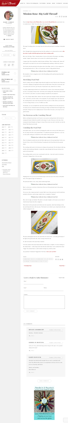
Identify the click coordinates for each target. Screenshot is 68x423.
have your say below (51, 251)
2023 (10, 129)
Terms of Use (5, 172)
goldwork (26, 261)
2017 (10, 137)
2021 (10, 132)
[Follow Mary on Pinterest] (12, 65)
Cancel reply (61, 277)
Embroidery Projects (29, 258)
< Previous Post (27, 265)
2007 (10, 150)
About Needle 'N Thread (6, 162)
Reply (32, 335)
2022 (3, 132)
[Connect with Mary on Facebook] (5, 65)
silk (46, 261)
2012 (3, 145)
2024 (3, 129)
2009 (10, 147)
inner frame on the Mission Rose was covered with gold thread (41, 22)
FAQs (3, 166)
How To (22, 3)
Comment (25, 294)
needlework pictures (37, 261)
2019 (10, 134)
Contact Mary (10, 39)
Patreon (59, 3)
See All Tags (8, 118)
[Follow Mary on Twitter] (9, 65)
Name (25, 281)
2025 (9, 126)
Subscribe (6, 55)
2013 (10, 142)
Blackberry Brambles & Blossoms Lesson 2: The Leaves (8, 98)
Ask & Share (4, 164)
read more (9, 35)
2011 (10, 145)
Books (49, 3)
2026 (3, 126)
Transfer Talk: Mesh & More (9, 94)
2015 (10, 140)
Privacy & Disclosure (6, 174)
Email (25, 287)
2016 (3, 140)
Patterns (43, 3)
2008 (3, 150)
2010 (3, 147)
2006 (3, 153)
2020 (3, 134)
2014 (3, 142)
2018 (3, 137)
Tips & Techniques (32, 3)
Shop (53, 3)
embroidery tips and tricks (44, 258)
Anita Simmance (42, 277)
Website (45, 287)
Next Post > (62, 265)
